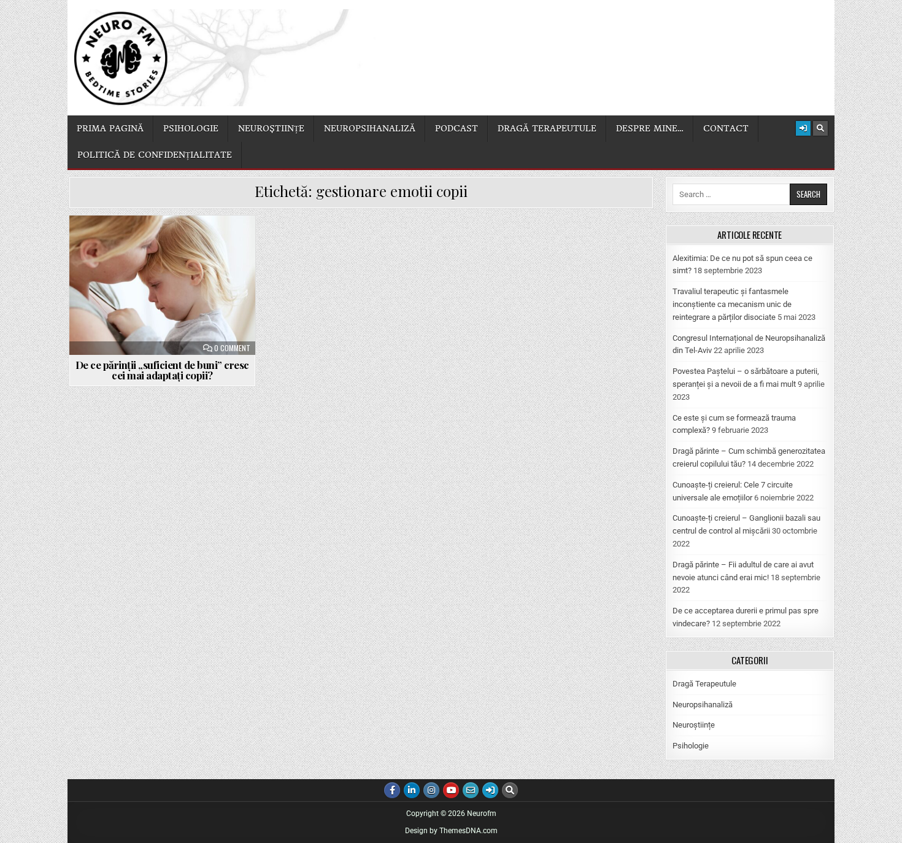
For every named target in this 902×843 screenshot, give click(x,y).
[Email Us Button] (471, 790)
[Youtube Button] (451, 790)
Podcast (456, 128)
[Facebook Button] (392, 790)
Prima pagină (110, 128)
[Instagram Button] (431, 790)
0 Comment (232, 348)
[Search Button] (820, 128)
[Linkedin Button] (412, 790)
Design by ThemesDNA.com (451, 830)
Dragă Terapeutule (704, 683)
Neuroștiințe (271, 128)
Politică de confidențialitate (154, 155)
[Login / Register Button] (803, 128)
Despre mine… (650, 128)
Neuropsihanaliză (369, 128)
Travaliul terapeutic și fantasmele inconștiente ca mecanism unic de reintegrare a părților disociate (732, 304)
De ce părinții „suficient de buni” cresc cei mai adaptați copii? (162, 370)
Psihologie (190, 128)
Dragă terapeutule (547, 128)
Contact (726, 128)
